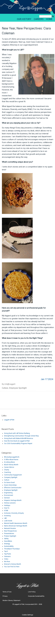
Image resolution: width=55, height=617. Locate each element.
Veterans (7, 556)
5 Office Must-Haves (11, 459)
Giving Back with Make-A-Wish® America (18, 438)
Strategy (7, 544)
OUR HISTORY (24, 19)
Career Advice (9, 467)
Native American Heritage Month (15, 526)
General (7, 498)
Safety (6, 538)
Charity (6, 470)
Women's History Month (12, 564)
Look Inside (8, 521)
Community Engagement (13, 475)
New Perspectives (10, 531)
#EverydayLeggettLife (11, 457)
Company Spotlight (10, 477)
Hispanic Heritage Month (12, 500)
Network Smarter (10, 528)
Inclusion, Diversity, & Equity (14, 513)
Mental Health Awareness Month (15, 523)
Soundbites (8, 541)
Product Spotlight (10, 536)
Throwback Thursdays (12, 549)
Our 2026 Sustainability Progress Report (18, 443)
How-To (6, 508)
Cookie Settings (27, 615)
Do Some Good (9, 482)
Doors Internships (10, 485)
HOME (49, 19)
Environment (8, 495)
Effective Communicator (12, 488)
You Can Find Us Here (11, 567)
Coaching (7, 472)
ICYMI (6, 510)
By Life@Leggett (8, 384)
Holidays (7, 505)
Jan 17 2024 (47, 379)
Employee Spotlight (18, 388)
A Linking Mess (9, 462)
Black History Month (11, 465)
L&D (5, 518)
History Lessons (10, 503)
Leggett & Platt (9, 420)
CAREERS (38, 19)
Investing (7, 516)
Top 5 (6, 551)
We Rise (7, 561)
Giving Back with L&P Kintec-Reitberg (17, 433)
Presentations (9, 533)
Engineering (8, 493)
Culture (5, 388)
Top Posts (7, 554)
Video (6, 559)
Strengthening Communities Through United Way (21, 436)
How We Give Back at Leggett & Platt (17, 441)
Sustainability (9, 546)
